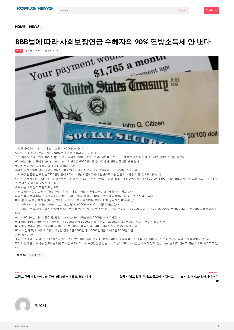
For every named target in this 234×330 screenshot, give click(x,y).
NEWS (34, 26)
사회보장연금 (36, 254)
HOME (20, 26)
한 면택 (48, 50)
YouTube (211, 10)
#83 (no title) (21, 326)
